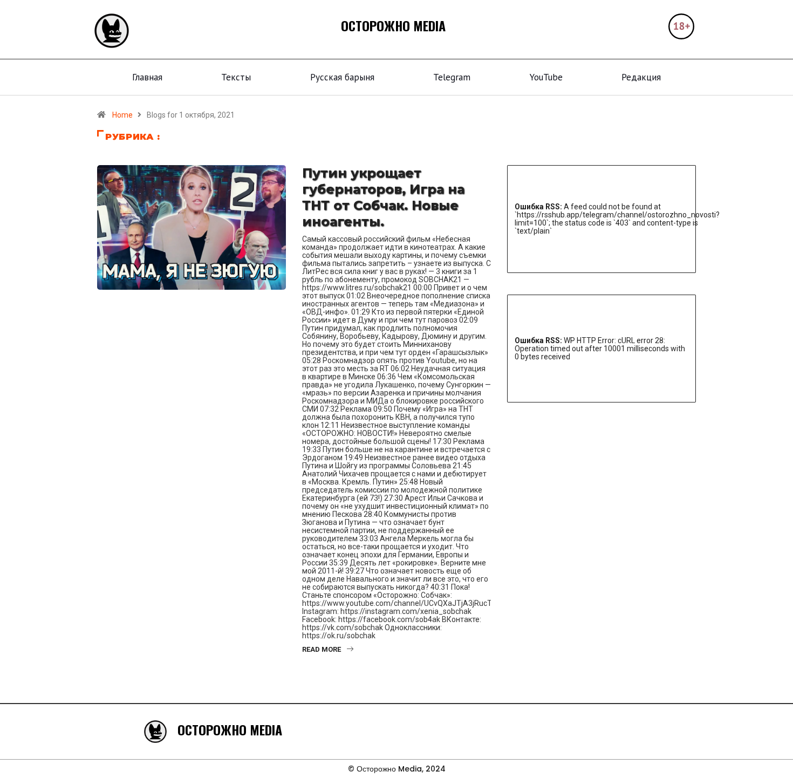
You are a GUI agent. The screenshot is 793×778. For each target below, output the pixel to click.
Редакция (641, 77)
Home (122, 115)
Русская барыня (342, 77)
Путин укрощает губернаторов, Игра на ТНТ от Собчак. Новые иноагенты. (383, 197)
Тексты (236, 77)
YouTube (546, 77)
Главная (147, 77)
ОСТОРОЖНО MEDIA (393, 25)
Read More (321, 649)
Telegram (451, 77)
